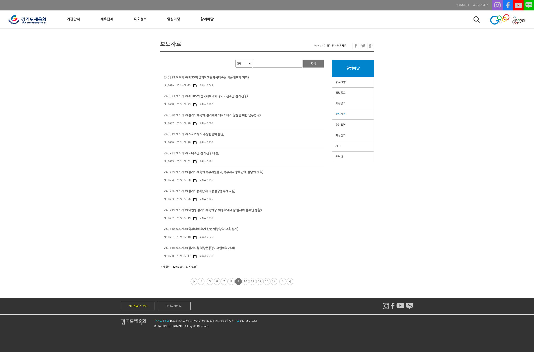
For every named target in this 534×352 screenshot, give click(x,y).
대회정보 (140, 19)
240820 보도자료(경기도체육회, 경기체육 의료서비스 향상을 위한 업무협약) (212, 115)
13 (266, 281)
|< (194, 281)
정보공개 (461, 5)
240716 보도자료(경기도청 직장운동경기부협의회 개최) (199, 248)
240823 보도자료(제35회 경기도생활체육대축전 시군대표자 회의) (206, 77)
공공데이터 (479, 5)
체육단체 (106, 19)
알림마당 (173, 19)
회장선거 (340, 135)
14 (274, 281)
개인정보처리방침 (137, 306)
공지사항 (340, 82)
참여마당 (207, 19)
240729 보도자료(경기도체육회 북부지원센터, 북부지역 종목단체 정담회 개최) (213, 172)
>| (290, 281)
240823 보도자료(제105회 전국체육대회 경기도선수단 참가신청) (206, 96)
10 (245, 281)
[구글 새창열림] (371, 46)
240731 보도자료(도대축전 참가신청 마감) (191, 153)
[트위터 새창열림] (363, 46)
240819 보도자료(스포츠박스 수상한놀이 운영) (194, 134)
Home (317, 45)
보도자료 (340, 114)
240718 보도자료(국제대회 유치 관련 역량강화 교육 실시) (201, 229)
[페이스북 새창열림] (356, 46)
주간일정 (340, 124)
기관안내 (73, 19)
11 (252, 281)
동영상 (339, 156)
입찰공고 (340, 92)
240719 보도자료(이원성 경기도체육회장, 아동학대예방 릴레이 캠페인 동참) (213, 210)
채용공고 (340, 103)
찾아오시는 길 (173, 306)
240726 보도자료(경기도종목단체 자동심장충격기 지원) (200, 191)
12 (259, 281)
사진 (338, 146)
